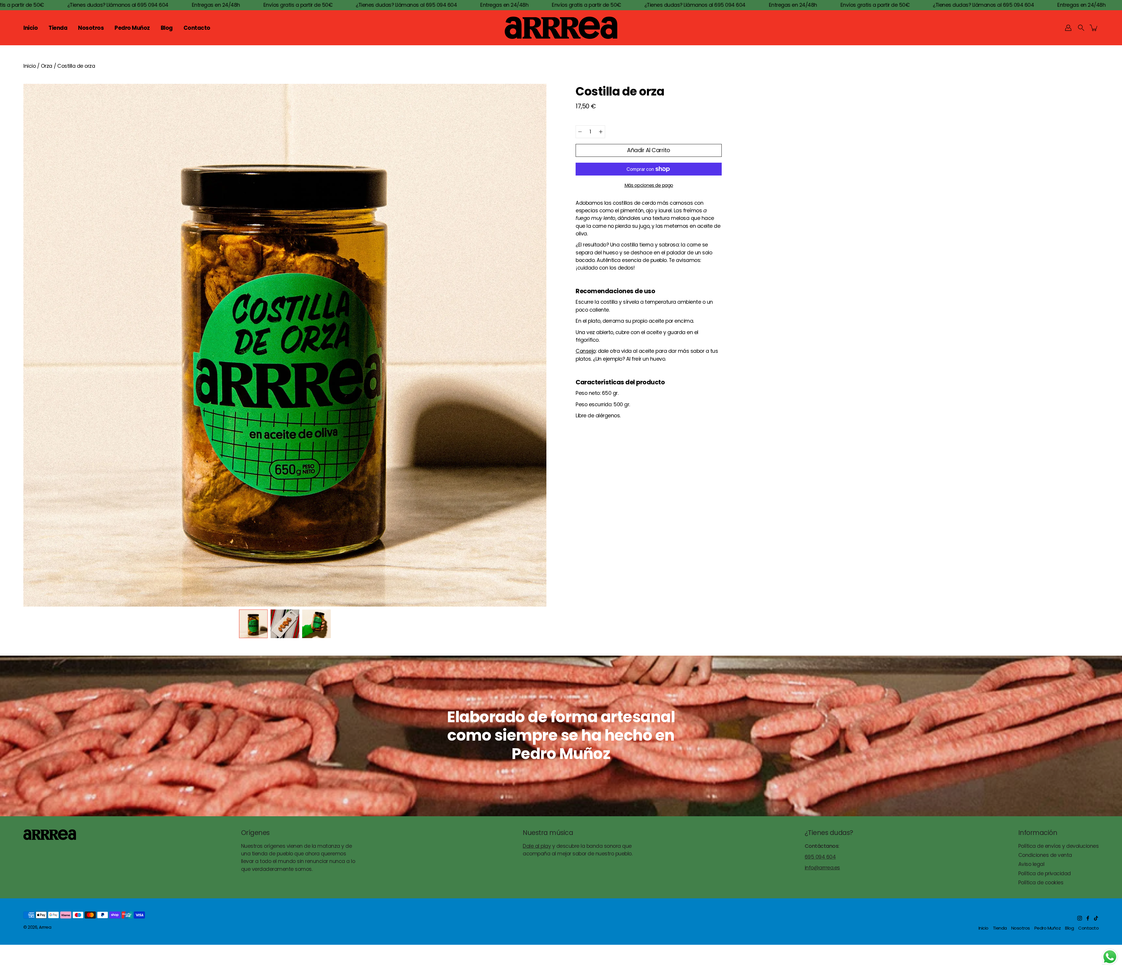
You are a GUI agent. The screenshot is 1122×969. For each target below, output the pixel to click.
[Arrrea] (561, 27)
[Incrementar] (600, 131)
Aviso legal (1031, 864)
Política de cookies (1041, 882)
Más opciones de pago (648, 185)
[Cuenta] (1068, 27)
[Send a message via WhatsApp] (1110, 957)
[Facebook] (1087, 918)
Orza (46, 66)
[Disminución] (580, 131)
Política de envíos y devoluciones (1058, 846)
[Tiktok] (1096, 918)
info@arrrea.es (822, 867)
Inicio (30, 28)
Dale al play (537, 846)
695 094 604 (820, 856)
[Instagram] (1079, 918)
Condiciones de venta (1045, 855)
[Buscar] (1081, 27)
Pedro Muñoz (132, 28)
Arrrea (45, 927)
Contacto (196, 28)
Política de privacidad (1044, 873)
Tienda (58, 28)
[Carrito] (1094, 27)
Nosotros (91, 28)
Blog (167, 28)
